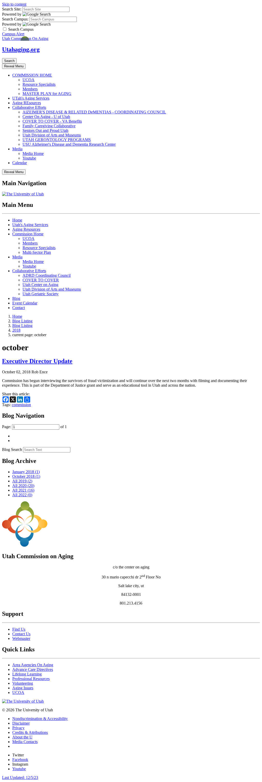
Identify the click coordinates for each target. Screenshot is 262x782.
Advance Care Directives (32, 669)
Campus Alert (13, 34)
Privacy (18, 728)
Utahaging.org (21, 49)
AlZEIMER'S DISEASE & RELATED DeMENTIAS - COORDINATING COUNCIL (94, 112)
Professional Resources (31, 679)
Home (17, 220)
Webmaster (21, 638)
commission (21, 405)
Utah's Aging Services (30, 225)
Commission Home (27, 234)
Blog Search (12, 449)
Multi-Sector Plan (37, 252)
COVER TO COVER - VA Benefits (52, 121)
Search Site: (11, 9)
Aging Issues (22, 688)
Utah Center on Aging (40, 284)
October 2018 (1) (26, 476)
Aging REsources (26, 103)
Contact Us (21, 634)
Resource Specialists (39, 84)
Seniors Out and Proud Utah (45, 130)
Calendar (19, 163)
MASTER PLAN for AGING (47, 93)
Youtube (29, 158)
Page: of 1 (34, 427)
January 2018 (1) (26, 472)
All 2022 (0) (22, 495)
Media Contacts (25, 741)
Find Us (18, 629)
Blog (16, 298)
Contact (18, 307)
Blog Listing (22, 321)
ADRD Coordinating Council (47, 275)
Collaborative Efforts (29, 107)
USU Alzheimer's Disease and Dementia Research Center (69, 144)
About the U (22, 737)
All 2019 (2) (22, 481)
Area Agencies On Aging (32, 665)
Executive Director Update (37, 361)
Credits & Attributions (30, 732)
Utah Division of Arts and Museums (52, 135)
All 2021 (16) (23, 490)
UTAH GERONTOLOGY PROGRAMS (57, 140)
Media (17, 149)
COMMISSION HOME (32, 75)
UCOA (29, 80)
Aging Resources (26, 229)
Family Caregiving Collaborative (49, 126)
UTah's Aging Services (30, 98)
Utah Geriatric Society (41, 294)
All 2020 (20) (23, 485)
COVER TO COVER (41, 280)
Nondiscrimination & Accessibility (40, 718)
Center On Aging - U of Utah (46, 116)
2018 (16, 330)
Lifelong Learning (27, 674)
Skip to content (14, 4)
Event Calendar (24, 303)
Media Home (33, 153)
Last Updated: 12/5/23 (20, 777)
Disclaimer (21, 723)
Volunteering (22, 683)
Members (30, 89)
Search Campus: (15, 19)
